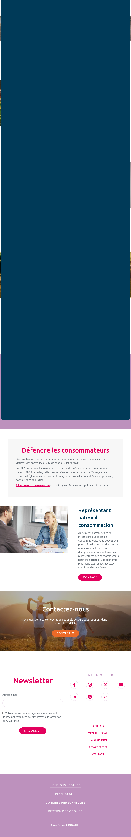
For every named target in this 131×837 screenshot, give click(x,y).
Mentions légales (65, 785)
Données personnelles (65, 802)
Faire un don (98, 740)
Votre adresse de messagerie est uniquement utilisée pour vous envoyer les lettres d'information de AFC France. (31, 717)
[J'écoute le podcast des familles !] (90, 697)
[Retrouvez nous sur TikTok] (105, 697)
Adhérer (98, 726)
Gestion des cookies (65, 811)
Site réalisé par (58, 825)
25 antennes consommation (33, 485)
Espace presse (98, 747)
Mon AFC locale (98, 733)
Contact (64, 633)
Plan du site (65, 794)
